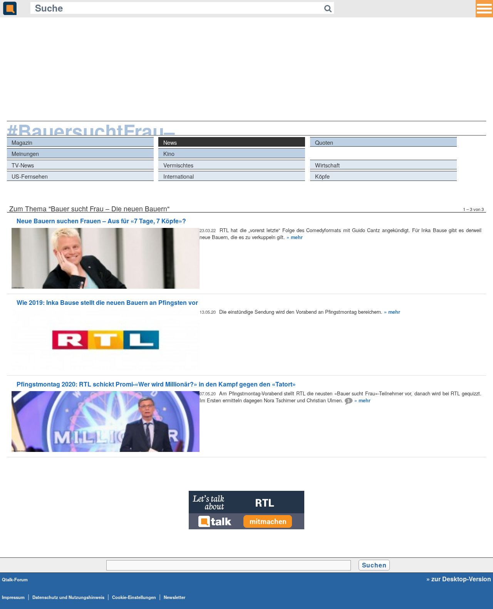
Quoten (324, 142)
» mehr (295, 237)
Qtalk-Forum (15, 579)
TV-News (23, 165)
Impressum (13, 597)
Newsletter (174, 597)
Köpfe (322, 176)
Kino (168, 153)
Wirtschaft (327, 165)
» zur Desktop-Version (458, 579)
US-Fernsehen (30, 176)
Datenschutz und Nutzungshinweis (68, 597)
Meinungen (25, 153)
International (178, 176)
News (170, 142)
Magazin (22, 142)
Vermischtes (178, 165)
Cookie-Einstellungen (134, 597)
